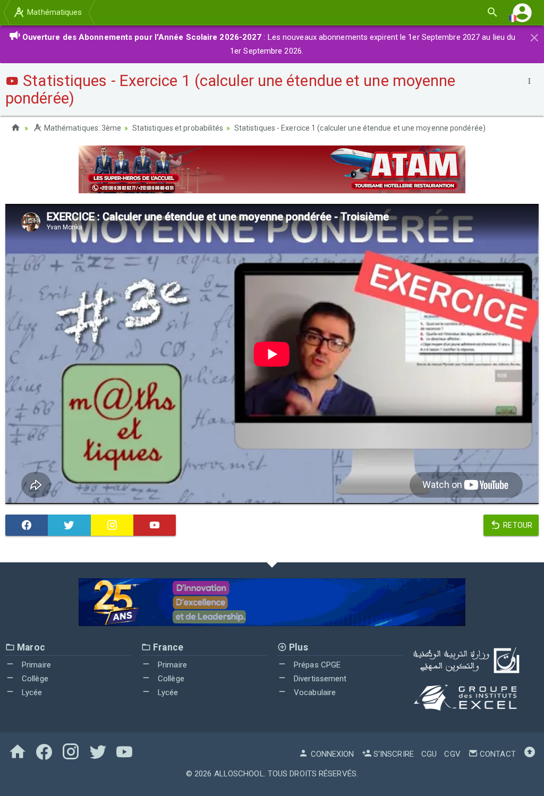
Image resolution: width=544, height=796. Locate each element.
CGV (452, 754)
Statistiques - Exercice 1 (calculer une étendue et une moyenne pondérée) (360, 128)
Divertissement (319, 678)
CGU (429, 754)
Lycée (31, 692)
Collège (34, 678)
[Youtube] (154, 525)
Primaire (35, 665)
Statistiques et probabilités (178, 128)
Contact (497, 754)
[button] (522, 12)
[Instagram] (112, 525)
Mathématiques (53, 12)
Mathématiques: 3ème (81, 128)
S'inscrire (392, 754)
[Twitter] (69, 525)
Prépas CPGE (316, 665)
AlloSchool (239, 773)
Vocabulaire (314, 692)
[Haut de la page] (529, 754)
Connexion (331, 754)
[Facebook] (26, 525)
